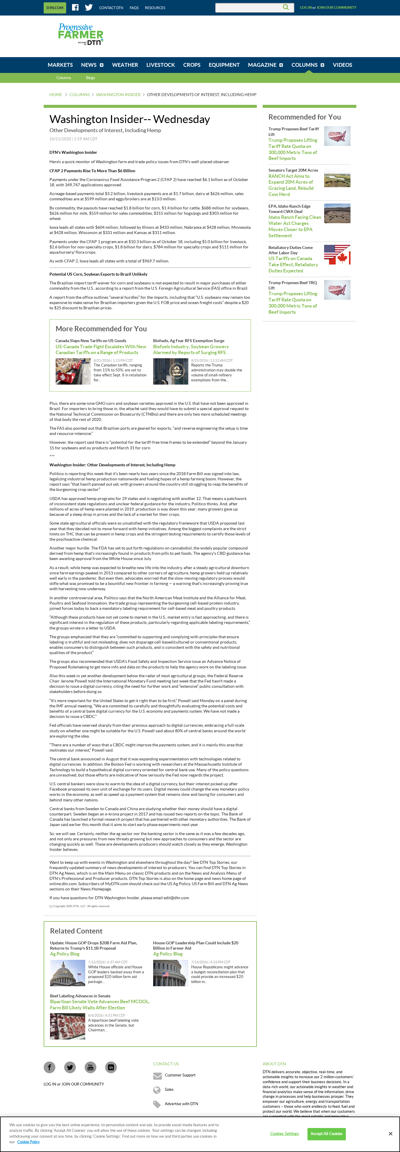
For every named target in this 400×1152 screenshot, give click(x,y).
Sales (169, 1090)
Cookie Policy (28, 1142)
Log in (306, 7)
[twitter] (70, 1067)
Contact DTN (111, 8)
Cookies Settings (284, 1134)
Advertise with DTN (181, 1104)
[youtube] (90, 1067)
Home (55, 95)
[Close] (390, 1133)
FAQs (134, 8)
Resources (155, 8)
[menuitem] (60, 65)
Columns (64, 78)
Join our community (336, 7)
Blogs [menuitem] (90, 78)
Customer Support (180, 1075)
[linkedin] (111, 1067)
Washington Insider (118, 95)
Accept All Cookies (327, 1134)
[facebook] (49, 1067)
